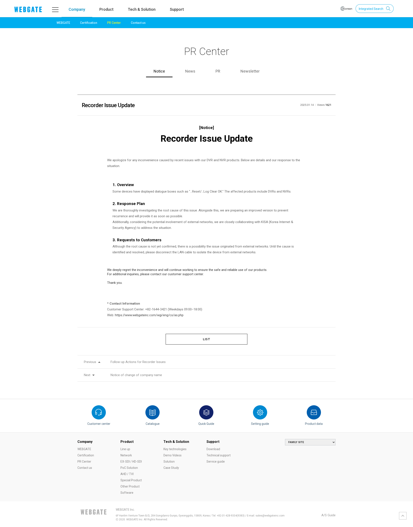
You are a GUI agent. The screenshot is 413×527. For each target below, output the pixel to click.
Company (77, 9)
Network (126, 455)
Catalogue (153, 423)
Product (106, 9)
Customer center (98, 423)
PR (218, 71)
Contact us (138, 22)
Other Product (130, 486)
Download (213, 449)
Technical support (218, 455)
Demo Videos (172, 455)
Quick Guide (206, 423)
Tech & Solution (142, 9)
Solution (169, 461)
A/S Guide (328, 515)
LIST (206, 339)
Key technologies (174, 449)
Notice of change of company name (136, 375)
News (190, 71)
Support (177, 9)
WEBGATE (63, 22)
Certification (88, 22)
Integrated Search (371, 9)
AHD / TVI (127, 474)
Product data (314, 423)
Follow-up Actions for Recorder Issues (138, 362)
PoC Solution (129, 467)
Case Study (171, 467)
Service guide (215, 461)
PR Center (114, 22)
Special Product (131, 480)
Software (126, 492)
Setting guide (260, 423)
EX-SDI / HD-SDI (131, 461)
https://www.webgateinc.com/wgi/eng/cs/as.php (149, 315)
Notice (159, 71)
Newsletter (250, 71)
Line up (125, 449)
